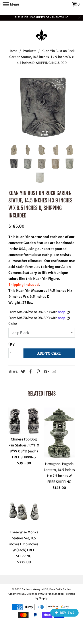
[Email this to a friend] (53, 371)
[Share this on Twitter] (22, 371)
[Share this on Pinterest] (37, 371)
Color (12, 324)
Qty (11, 344)
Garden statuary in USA (35, 589)
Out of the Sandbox (52, 593)
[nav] (11, 4)
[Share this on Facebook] (29, 371)
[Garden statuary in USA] (42, 32)
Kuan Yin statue (29, 237)
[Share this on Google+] (45, 371)
